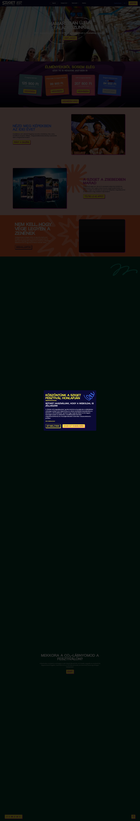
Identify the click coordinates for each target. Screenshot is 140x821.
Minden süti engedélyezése (74, 426)
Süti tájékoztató (50, 421)
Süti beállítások (53, 426)
